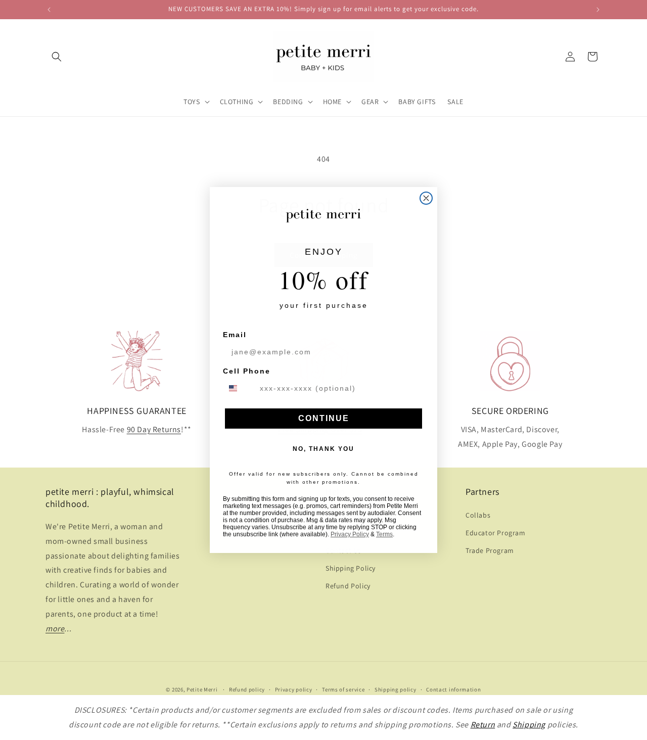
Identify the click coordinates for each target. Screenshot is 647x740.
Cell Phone (246, 371)
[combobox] (239, 388)
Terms (384, 534)
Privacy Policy (350, 534)
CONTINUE (323, 418)
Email (235, 335)
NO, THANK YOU (323, 448)
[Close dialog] (426, 198)
